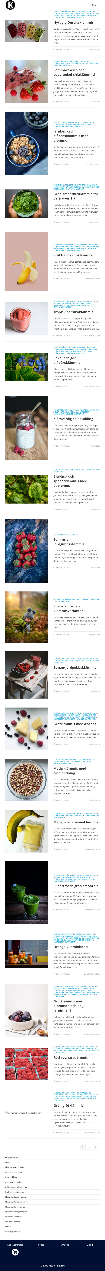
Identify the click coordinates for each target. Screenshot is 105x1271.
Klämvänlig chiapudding (73, 418)
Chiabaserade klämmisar (65, 61)
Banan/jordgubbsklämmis (74, 667)
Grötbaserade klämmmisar (66, 123)
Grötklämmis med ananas (74, 724)
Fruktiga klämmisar (76, 63)
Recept (92, 305)
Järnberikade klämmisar (14, 1192)
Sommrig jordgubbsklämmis (68, 541)
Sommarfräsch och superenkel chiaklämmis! (74, 72)
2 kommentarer (63, 102)
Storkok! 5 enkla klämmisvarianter (68, 608)
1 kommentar (62, 1081)
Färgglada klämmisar (84, 12)
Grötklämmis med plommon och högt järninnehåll (69, 1006)
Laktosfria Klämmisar (77, 16)
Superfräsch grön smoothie (75, 886)
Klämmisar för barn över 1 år (68, 14)
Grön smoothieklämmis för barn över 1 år (75, 196)
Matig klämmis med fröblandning (69, 770)
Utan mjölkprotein (75, 17)
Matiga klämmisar (75, 189)
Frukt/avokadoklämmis (72, 255)
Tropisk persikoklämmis (73, 312)
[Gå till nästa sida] (96, 1146)
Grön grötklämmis (68, 1105)
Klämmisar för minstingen (66, 351)
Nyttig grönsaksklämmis (73, 22)
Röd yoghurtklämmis (70, 1057)
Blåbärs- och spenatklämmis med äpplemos (70, 481)
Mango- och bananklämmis (75, 822)
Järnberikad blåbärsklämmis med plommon (70, 136)
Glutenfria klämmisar (86, 185)
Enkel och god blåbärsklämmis (66, 360)
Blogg (7, 1162)
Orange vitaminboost (70, 946)
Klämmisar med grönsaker (79, 940)
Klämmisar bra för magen (78, 124)
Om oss (65, 1245)
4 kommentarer (63, 446)
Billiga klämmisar (62, 12)
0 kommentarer (63, 50)
